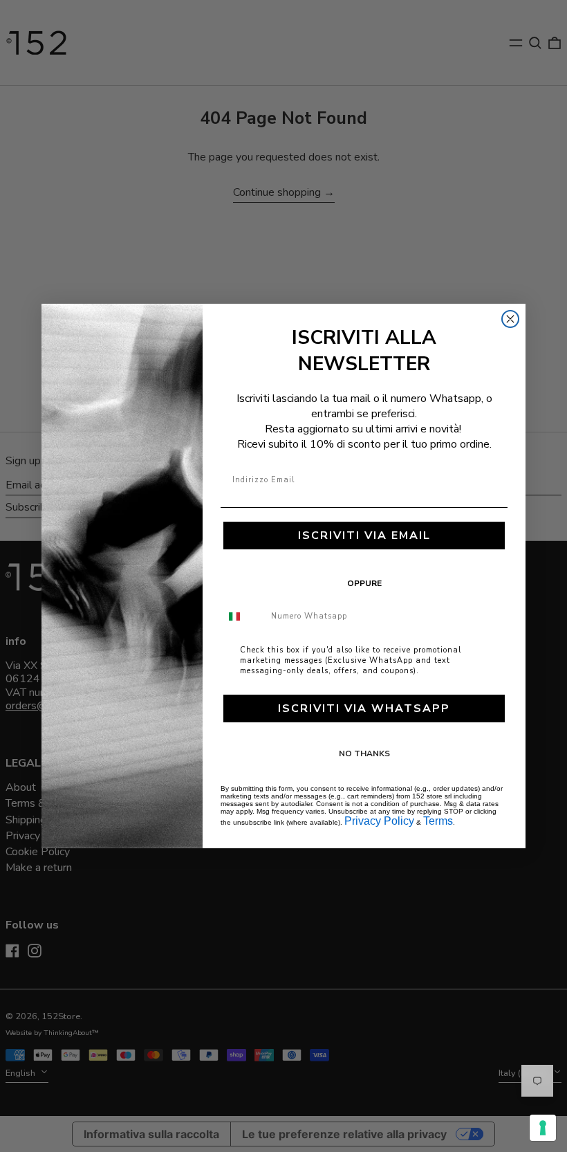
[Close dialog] (510, 319)
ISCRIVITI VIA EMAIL (364, 535)
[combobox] (242, 616)
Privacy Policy (379, 821)
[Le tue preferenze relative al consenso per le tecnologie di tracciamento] (543, 1128)
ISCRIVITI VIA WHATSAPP (364, 708)
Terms (438, 821)
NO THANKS (364, 753)
